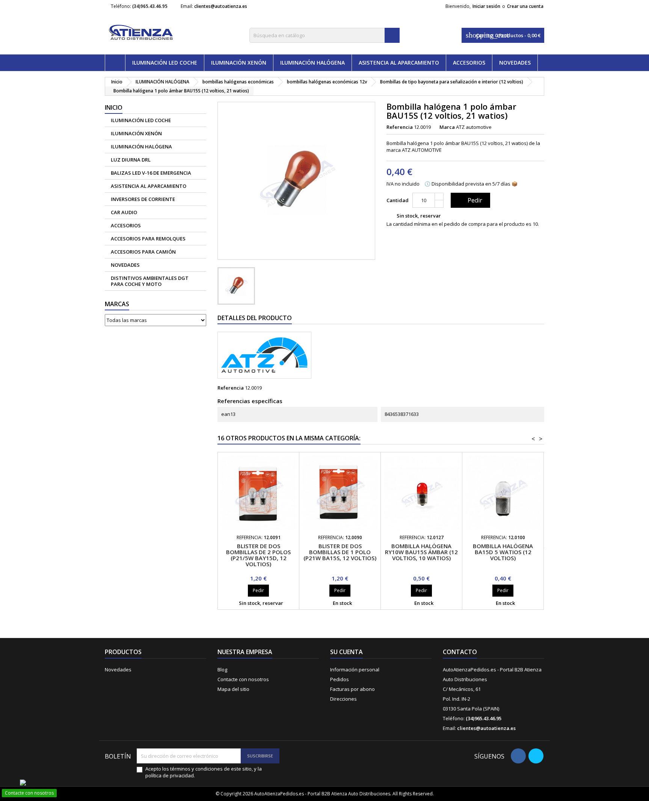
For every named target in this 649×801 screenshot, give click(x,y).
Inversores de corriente (143, 199)
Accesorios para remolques (148, 238)
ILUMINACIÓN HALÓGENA (312, 62)
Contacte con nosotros (243, 679)
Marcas (117, 304)
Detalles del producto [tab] (254, 318)
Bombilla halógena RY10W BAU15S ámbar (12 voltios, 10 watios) (421, 552)
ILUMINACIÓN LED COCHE (164, 62)
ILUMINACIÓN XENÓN (238, 62)
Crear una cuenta (525, 6)
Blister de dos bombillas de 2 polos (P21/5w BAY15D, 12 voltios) (258, 555)
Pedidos (339, 679)
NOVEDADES (515, 62)
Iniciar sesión (486, 6)
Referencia (399, 127)
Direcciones (343, 698)
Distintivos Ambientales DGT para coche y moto (150, 281)
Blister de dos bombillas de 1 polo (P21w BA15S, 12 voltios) (339, 552)
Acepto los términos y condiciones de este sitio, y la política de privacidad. (203, 772)
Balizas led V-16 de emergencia (151, 172)
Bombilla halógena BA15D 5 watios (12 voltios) (503, 552)
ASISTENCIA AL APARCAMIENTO (399, 62)
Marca (447, 127)
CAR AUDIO (124, 212)
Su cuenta (346, 652)
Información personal (354, 669)
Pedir (469, 200)
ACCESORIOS (469, 62)
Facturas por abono (352, 689)
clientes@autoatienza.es (220, 6)
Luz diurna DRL (131, 159)
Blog (222, 669)
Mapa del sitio (233, 689)
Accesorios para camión (143, 251)
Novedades (118, 669)
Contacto (460, 652)
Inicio (113, 107)
